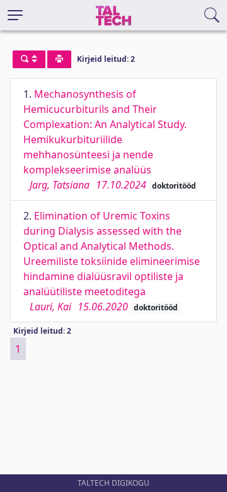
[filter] (29, 59)
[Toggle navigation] (15, 15)
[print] (59, 59)
